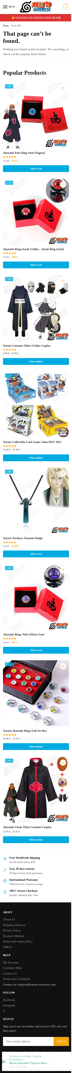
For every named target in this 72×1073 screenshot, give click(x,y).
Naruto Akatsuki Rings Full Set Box (25, 730)
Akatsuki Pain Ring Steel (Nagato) (24, 152)
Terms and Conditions (16, 978)
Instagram (9, 1005)
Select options (36, 361)
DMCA (7, 947)
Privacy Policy (12, 930)
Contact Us (10, 973)
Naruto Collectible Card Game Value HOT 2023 (32, 442)
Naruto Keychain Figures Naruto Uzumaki (29, 1063)
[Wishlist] (63, 88)
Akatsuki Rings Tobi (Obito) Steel (23, 634)
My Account (10, 962)
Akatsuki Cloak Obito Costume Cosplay (27, 827)
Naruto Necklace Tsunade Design (23, 538)
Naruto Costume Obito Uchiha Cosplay (27, 345)
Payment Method (13, 936)
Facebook (9, 1000)
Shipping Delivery (14, 925)
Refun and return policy (18, 941)
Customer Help (12, 967)
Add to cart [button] (36, 168)
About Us (9, 919)
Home (6, 25)
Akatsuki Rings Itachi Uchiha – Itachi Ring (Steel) (33, 249)
